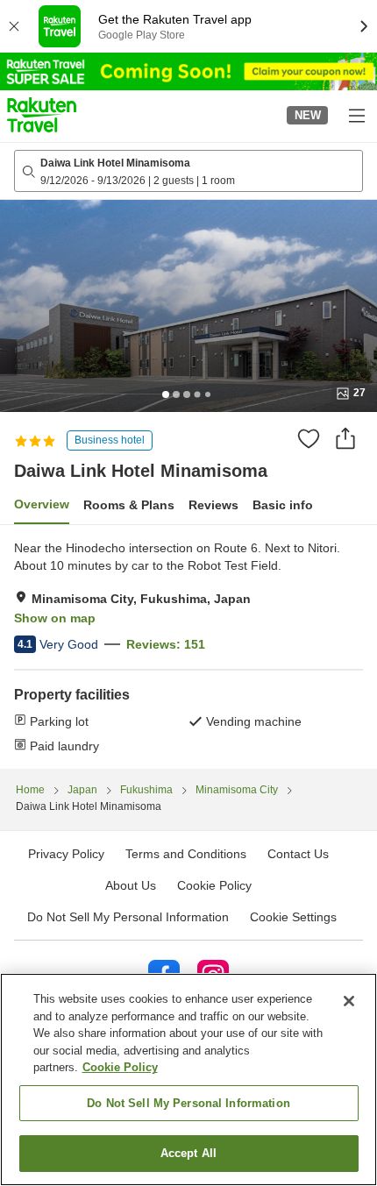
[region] (188, 1079)
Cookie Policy (120, 1067)
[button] (41, 114)
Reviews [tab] (213, 505)
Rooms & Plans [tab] (128, 505)
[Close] (349, 1001)
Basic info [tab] (283, 505)
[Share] (345, 438)
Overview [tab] (41, 504)
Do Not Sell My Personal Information (188, 1103)
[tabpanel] (188, 647)
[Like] (308, 438)
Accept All (188, 1153)
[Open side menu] (356, 115)
